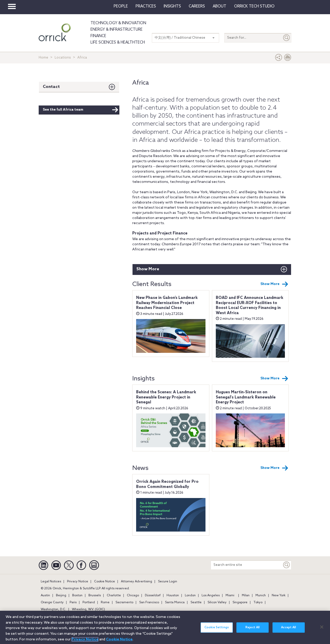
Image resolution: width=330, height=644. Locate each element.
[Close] (321, 627)
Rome (105, 602)
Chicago (133, 595)
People (121, 6)
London (190, 595)
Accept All (288, 627)
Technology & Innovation (118, 23)
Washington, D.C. (53, 609)
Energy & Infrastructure (116, 29)
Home (43, 58)
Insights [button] (172, 6)
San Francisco (149, 602)
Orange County (52, 602)
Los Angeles (211, 595)
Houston (173, 595)
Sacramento (124, 602)
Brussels (94, 595)
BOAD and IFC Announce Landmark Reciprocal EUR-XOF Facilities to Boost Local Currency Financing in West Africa (249, 305)
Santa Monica (175, 602)
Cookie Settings (216, 627)
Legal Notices (51, 581)
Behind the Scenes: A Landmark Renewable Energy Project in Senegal (166, 397)
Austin (45, 595)
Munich (260, 595)
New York (278, 595)
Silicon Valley (217, 602)
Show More (147, 269)
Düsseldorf (153, 595)
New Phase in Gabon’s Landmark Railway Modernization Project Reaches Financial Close (167, 303)
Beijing (61, 595)
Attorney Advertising (136, 581)
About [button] (219, 6)
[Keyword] (286, 565)
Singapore (240, 602)
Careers (197, 6)
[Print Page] (287, 58)
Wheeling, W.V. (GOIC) (88, 609)
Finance (98, 36)
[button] (278, 58)
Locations (63, 58)
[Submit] (286, 38)
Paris (73, 602)
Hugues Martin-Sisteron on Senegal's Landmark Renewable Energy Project (246, 397)
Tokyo (257, 602)
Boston (77, 595)
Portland (88, 602)
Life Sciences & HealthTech (117, 42)
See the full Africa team (63, 110)
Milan (246, 595)
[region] (165, 627)
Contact (51, 86)
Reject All (252, 627)
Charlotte (114, 595)
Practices (146, 6)
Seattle (196, 602)
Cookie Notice (104, 581)
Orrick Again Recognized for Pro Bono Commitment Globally (167, 484)
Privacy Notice (77, 581)
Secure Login (167, 581)
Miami (230, 595)
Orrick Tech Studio (254, 6)
